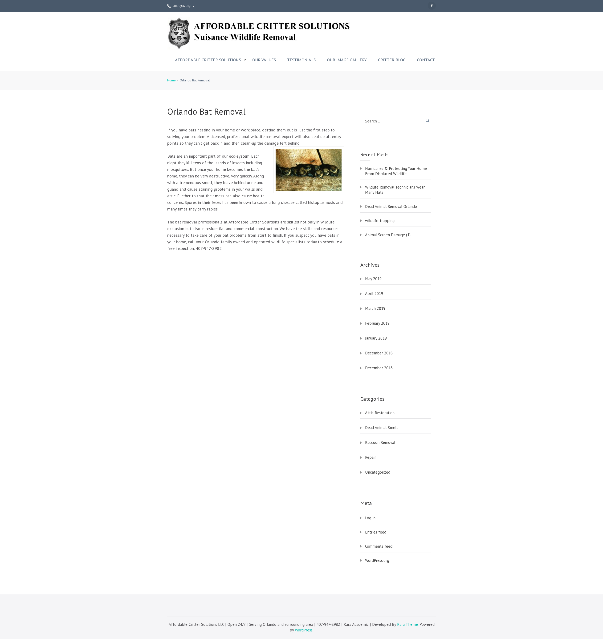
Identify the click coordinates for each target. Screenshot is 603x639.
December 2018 (379, 353)
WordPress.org (377, 560)
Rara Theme (407, 624)
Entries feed (375, 532)
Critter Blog (392, 60)
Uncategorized (377, 472)
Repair (370, 457)
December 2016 (379, 368)
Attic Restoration (380, 412)
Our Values (264, 60)
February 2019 (377, 323)
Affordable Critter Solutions (208, 60)
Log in (370, 518)
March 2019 (375, 308)
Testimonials (301, 60)
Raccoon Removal (380, 442)
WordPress (304, 630)
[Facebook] (432, 6)
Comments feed (378, 546)
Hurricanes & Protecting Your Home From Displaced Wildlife (396, 171)
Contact (426, 60)
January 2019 (376, 338)
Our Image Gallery (347, 60)
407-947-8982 (183, 6)
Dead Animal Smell (381, 427)
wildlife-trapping (380, 220)
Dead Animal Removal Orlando (391, 206)
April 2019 (374, 293)
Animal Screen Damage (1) (388, 234)
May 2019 (373, 278)
